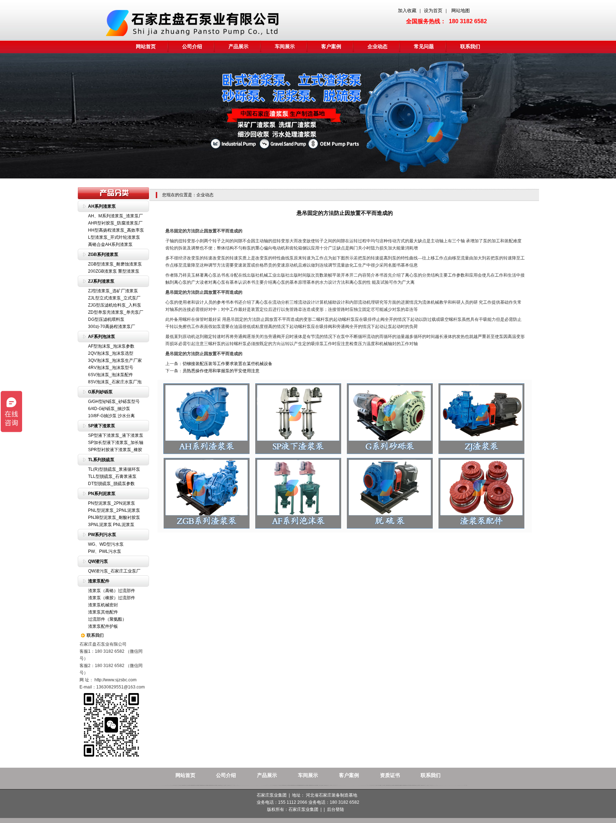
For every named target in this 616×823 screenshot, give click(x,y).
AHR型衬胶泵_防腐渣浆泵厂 (115, 223)
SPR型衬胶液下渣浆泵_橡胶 (115, 449)
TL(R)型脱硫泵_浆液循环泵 (114, 469)
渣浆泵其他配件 (103, 612)
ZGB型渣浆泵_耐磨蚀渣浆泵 (115, 264)
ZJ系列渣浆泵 (101, 281)
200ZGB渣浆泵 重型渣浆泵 (113, 271)
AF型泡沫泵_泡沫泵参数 (111, 346)
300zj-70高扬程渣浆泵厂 (111, 326)
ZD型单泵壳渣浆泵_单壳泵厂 (115, 312)
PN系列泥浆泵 (101, 493)
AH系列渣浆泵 (102, 206)
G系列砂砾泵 (100, 391)
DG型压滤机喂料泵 (106, 319)
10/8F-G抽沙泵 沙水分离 (111, 415)
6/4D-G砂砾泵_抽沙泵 (109, 408)
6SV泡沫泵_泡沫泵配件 (110, 374)
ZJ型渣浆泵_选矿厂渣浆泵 (113, 290)
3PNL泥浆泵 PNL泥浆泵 (111, 524)
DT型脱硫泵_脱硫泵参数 (111, 483)
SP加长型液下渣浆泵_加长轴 (115, 442)
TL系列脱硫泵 (101, 459)
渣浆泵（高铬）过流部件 (111, 590)
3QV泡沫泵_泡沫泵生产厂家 (115, 360)
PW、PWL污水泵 (104, 551)
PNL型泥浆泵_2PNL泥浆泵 (114, 510)
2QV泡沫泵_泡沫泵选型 (110, 353)
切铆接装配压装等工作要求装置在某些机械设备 (227, 363)
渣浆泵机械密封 (103, 604)
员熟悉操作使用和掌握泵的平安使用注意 (221, 370)
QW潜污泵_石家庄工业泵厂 (114, 571)
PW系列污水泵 (102, 534)
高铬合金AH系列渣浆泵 (110, 244)
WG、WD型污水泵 (106, 544)
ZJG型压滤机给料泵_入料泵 (114, 305)
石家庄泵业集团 (303, 809)
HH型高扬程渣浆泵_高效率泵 (116, 230)
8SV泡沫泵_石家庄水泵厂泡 (115, 381)
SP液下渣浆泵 (101, 425)
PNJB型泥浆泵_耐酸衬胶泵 (114, 517)
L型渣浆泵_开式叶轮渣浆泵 (114, 237)
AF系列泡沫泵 (101, 336)
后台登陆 (335, 809)
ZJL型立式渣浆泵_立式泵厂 (114, 298)
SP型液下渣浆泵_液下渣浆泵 (115, 435)
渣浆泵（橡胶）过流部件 (111, 597)
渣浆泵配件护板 (103, 626)
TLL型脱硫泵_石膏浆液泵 (112, 476)
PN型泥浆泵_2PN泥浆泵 (111, 503)
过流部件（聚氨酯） (107, 619)
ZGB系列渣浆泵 (103, 254)
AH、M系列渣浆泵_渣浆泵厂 (115, 215)
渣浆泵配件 (98, 581)
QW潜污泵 (98, 561)
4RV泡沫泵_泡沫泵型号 (110, 367)
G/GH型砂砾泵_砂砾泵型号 (114, 401)
